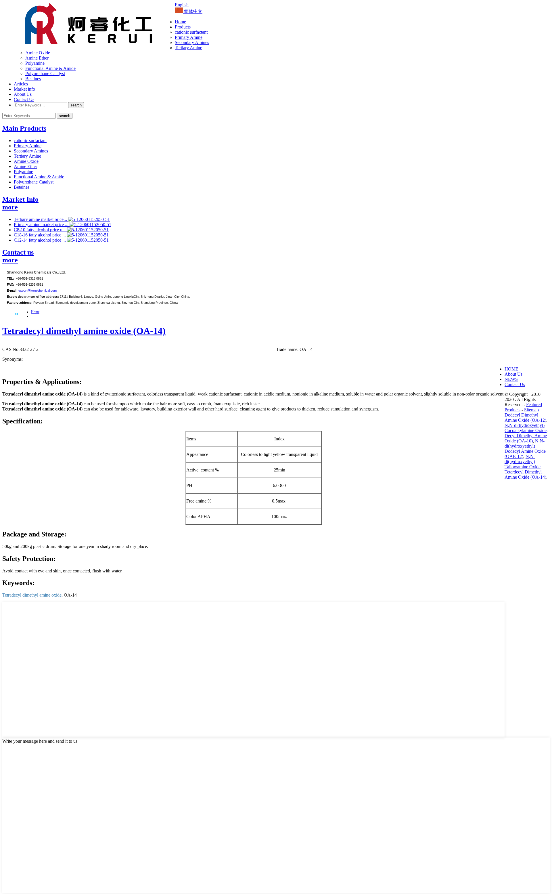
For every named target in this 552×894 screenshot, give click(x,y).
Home (180, 21)
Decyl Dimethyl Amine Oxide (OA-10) (526, 438)
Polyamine (35, 63)
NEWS (511, 379)
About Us (23, 94)
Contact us (18, 252)
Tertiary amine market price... (41, 219)
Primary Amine (188, 37)
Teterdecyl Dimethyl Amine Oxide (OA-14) (525, 474)
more (10, 207)
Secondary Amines (192, 42)
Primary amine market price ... (42, 224)
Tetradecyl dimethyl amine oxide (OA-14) (84, 331)
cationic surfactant (191, 32)
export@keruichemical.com (37, 290)
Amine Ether (37, 58)
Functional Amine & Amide (50, 68)
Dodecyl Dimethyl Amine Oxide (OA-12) (525, 417)
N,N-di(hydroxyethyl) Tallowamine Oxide (522, 461)
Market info (24, 89)
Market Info (20, 199)
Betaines (33, 78)
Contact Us (24, 99)
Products (183, 26)
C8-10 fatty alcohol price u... (40, 229)
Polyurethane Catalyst (45, 73)
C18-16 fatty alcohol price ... (40, 234)
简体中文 (192, 11)
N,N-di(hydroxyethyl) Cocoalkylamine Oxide (526, 428)
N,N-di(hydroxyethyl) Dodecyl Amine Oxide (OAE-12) (525, 448)
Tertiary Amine (188, 47)
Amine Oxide (37, 52)
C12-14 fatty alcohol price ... (40, 240)
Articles (21, 83)
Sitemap (531, 409)
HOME (511, 368)
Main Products (24, 128)
